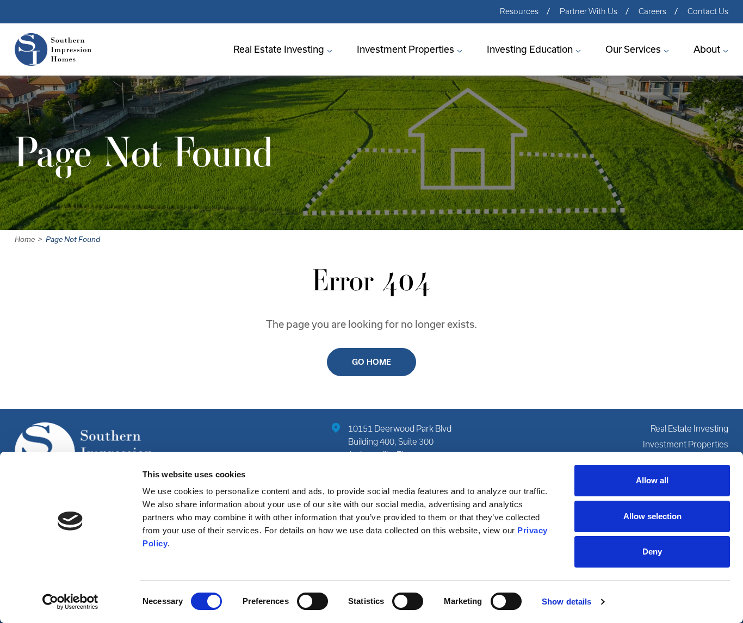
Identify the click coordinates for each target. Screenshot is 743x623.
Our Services (633, 49)
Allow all (652, 480)
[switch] (312, 601)
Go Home (371, 362)
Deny (652, 551)
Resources (519, 11)
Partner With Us (588, 11)
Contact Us (708, 11)
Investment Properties (405, 49)
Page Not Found (73, 239)
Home (25, 239)
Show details (566, 601)
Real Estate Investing (278, 49)
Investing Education (530, 49)
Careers (652, 11)
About (707, 49)
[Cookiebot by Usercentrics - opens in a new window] (70, 602)
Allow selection (652, 516)
